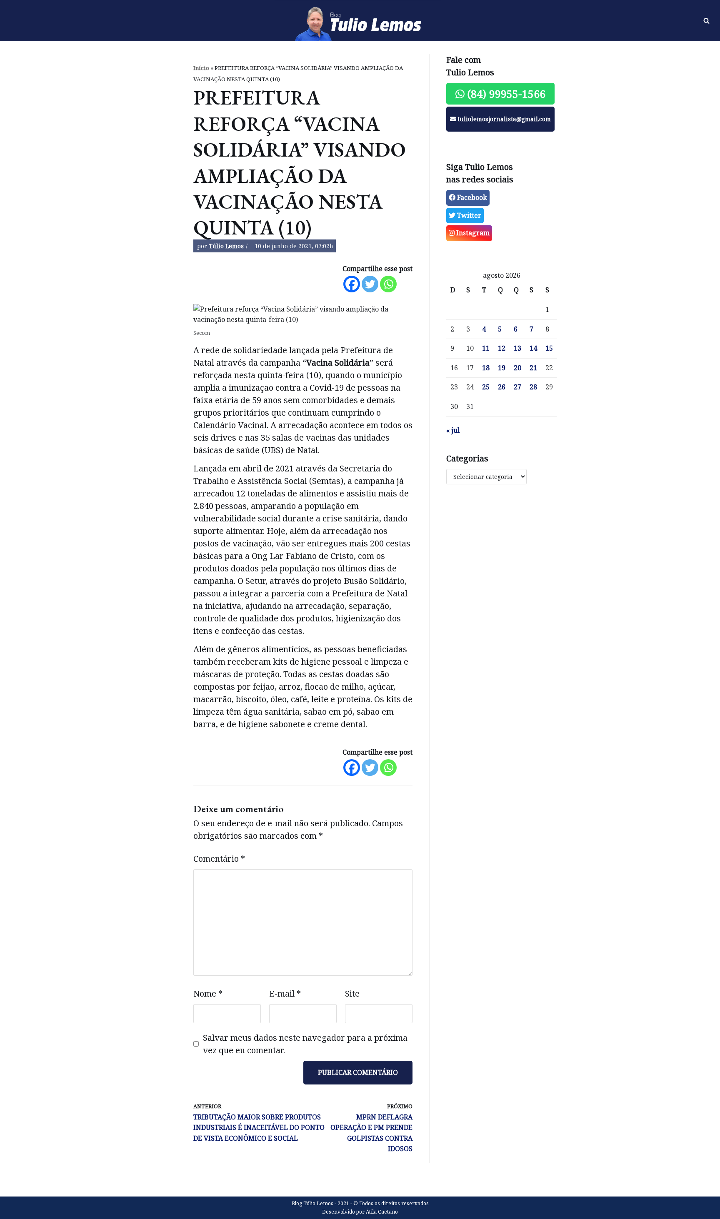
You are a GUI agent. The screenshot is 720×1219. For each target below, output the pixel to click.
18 (486, 367)
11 (486, 348)
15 (549, 348)
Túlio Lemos (226, 246)
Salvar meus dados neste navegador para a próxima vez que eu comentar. (305, 1044)
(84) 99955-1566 (505, 94)
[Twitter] (370, 284)
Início (201, 68)
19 (501, 367)
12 (501, 348)
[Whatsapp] (388, 284)
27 (517, 386)
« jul (453, 430)
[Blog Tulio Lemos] (360, 20)
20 (517, 367)
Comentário (219, 858)
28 (533, 386)
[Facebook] (351, 284)
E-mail (285, 993)
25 (486, 386)
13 (517, 348)
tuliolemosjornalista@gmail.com (503, 119)
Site (352, 993)
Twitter (468, 215)
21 (533, 367)
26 (501, 386)
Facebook (471, 197)
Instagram (472, 232)
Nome (207, 993)
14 (533, 348)
